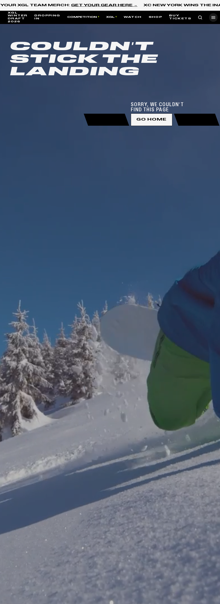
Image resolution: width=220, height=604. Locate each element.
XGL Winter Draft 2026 (18, 17)
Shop (155, 17)
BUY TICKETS (180, 17)
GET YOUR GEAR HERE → (104, 5)
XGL (110, 17)
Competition (82, 17)
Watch (133, 17)
